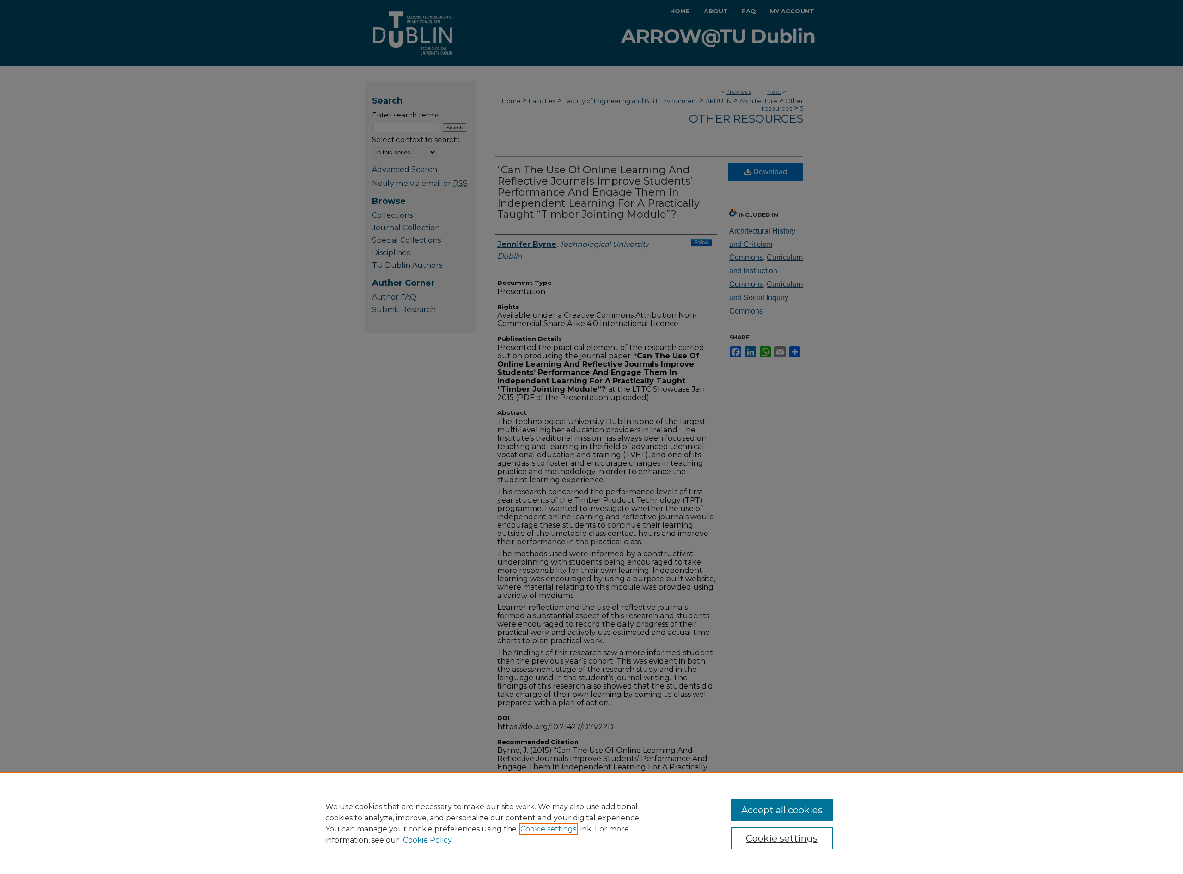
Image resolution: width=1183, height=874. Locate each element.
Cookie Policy (427, 840)
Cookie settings (548, 829)
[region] (591, 823)
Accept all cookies (782, 810)
